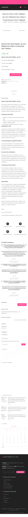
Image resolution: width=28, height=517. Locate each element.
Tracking (5, 500)
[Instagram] (14, 2)
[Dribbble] (12, 2)
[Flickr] (17, 2)
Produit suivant (21, 30)
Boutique (9, 508)
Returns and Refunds (8, 485)
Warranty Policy (7, 483)
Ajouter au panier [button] (14, 261)
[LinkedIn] (16, 2)
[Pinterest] (11, 2)
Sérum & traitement (11, 81)
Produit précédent (7, 30)
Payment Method (7, 479)
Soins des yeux (12, 268)
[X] (8, 2)
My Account (6, 494)
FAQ (4, 496)
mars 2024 (3, 328)
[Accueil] (1, 22)
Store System (6, 498)
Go (23, 344)
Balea (7, 82)
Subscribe (20, 472)
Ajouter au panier (15, 74)
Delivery (5, 481)
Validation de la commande (20, 508)
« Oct (2, 447)
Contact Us (6, 502)
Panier (13, 508)
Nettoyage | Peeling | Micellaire (12, 285)
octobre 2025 (4, 326)
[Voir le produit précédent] (2, 30)
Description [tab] (14, 91)
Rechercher (4, 302)
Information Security (8, 487)
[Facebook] (9, 2)
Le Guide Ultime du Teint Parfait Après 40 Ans (10, 311)
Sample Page (4, 508)
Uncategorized (4, 334)
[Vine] (24, 353)
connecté (11, 215)
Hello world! (3, 313)
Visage (16, 81)
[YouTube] (19, 2)
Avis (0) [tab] (14, 94)
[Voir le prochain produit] (26, 30)
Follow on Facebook (7, 362)
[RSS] (20, 2)
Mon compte (12, 510)
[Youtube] (3, 357)
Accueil (16, 510)
